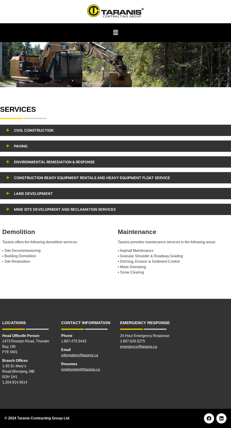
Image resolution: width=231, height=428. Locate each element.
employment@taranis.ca (80, 369)
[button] (115, 32)
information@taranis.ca (79, 355)
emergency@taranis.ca (138, 346)
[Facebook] (209, 418)
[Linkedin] (221, 418)
